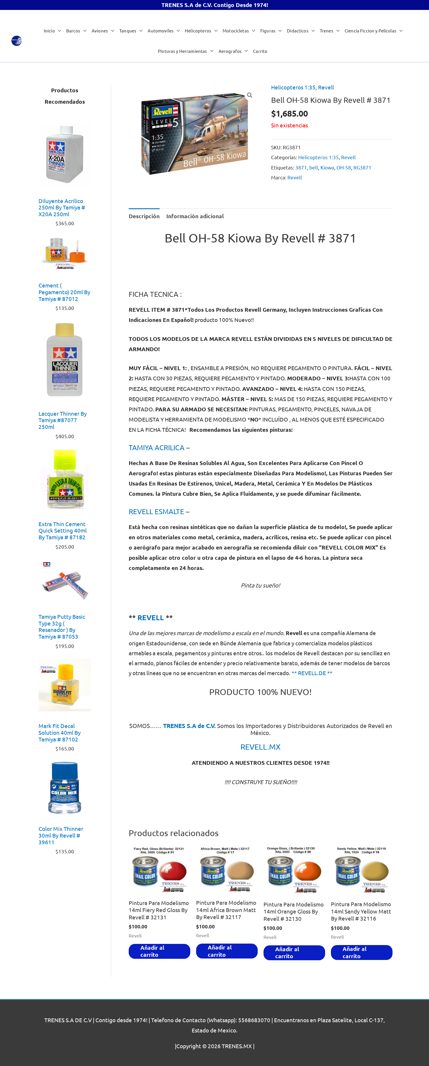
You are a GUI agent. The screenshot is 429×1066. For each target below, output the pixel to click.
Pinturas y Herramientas (182, 51)
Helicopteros (198, 30)
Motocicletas (236, 30)
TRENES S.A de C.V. (189, 725)
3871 (301, 167)
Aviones (100, 30)
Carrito (260, 51)
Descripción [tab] (144, 216)
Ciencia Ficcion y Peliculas (370, 30)
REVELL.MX (260, 746)
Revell (326, 87)
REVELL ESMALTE (156, 511)
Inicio (49, 30)
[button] (250, 95)
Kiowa (327, 167)
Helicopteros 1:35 (293, 87)
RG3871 (362, 167)
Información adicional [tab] (195, 216)
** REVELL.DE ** (312, 672)
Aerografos (230, 51)
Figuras (267, 30)
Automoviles (161, 30)
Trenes (326, 30)
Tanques (127, 30)
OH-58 (343, 167)
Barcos (73, 30)
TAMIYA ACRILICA (156, 447)
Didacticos (297, 30)
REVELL (150, 617)
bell (313, 167)
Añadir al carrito (152, 951)
